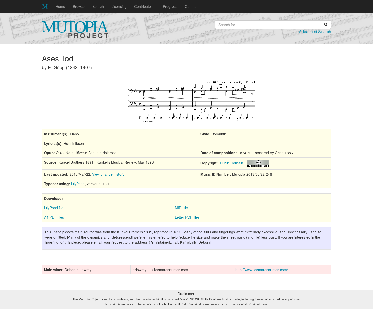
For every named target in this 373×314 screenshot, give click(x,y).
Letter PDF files (187, 217)
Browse (79, 6)
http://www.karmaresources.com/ (261, 269)
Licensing (119, 6)
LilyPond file (53, 207)
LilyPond (78, 183)
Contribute (142, 6)
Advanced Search (315, 31)
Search (98, 6)
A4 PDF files (54, 217)
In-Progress (168, 6)
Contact (191, 6)
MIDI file (181, 207)
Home (60, 6)
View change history (108, 174)
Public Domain (231, 162)
